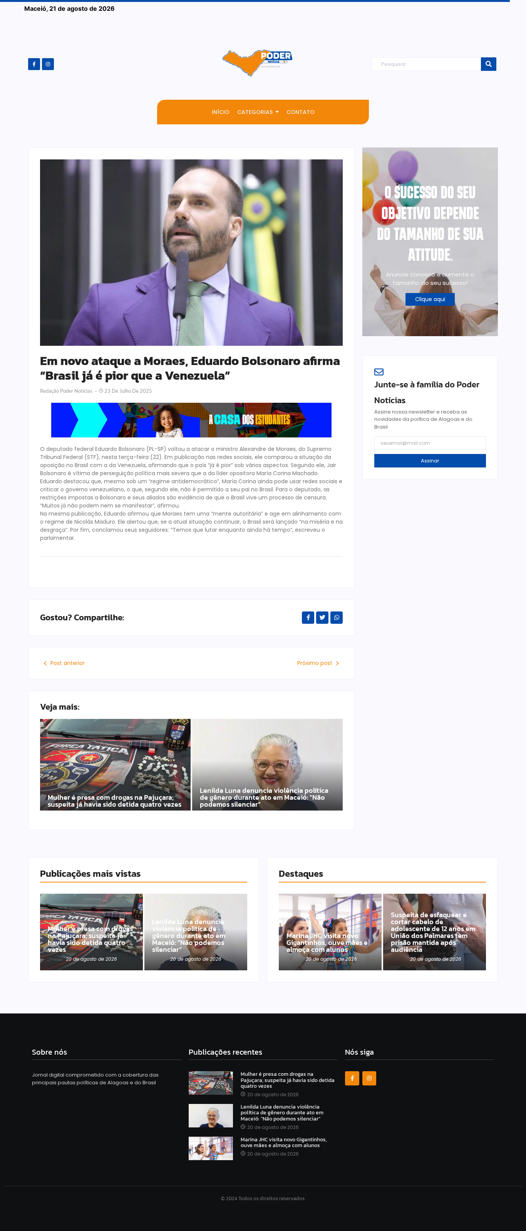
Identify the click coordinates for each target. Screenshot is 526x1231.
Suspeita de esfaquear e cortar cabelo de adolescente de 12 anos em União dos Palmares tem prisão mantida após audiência (433, 932)
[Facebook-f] (34, 64)
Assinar (430, 460)
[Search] (488, 64)
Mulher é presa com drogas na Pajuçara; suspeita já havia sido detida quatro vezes (114, 801)
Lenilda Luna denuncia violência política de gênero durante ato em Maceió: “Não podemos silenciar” (264, 797)
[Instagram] (48, 64)
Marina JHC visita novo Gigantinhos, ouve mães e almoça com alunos (327, 942)
